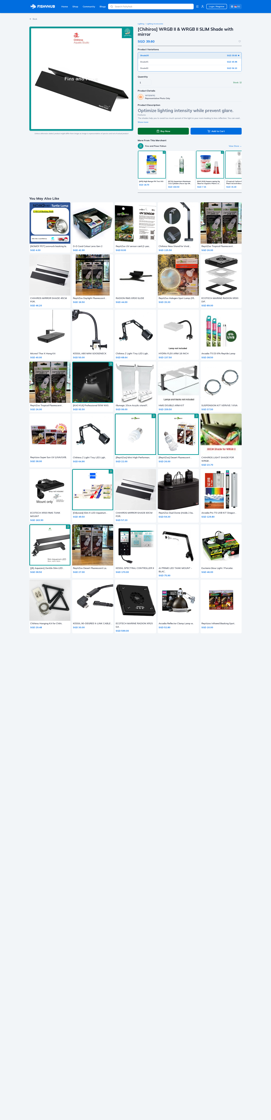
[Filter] (197, 6)
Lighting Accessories (155, 24)
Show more (143, 122)
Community (89, 6)
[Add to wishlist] (240, 41)
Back (35, 19)
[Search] (111, 6)
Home (64, 6)
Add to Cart (218, 131)
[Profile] (202, 6)
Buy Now (165, 131)
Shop (75, 6)
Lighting (141, 24)
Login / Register (216, 6)
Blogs (103, 6)
